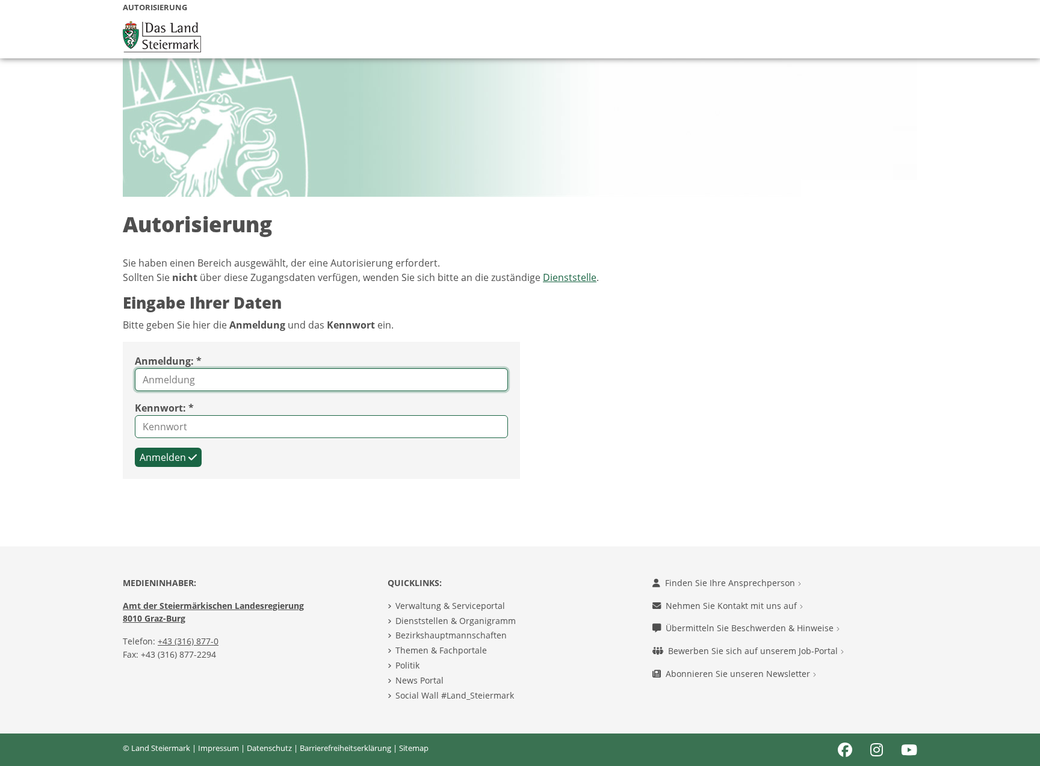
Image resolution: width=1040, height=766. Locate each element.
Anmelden (164, 457)
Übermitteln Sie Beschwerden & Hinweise (751, 628)
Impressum (218, 748)
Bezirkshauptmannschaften (451, 635)
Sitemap (414, 748)
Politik (407, 665)
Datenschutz (269, 748)
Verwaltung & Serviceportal (450, 605)
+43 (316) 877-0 (188, 641)
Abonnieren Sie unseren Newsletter (739, 673)
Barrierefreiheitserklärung (345, 748)
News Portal (419, 680)
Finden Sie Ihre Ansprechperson (731, 582)
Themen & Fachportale (441, 650)
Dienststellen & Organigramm (455, 620)
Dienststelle (569, 277)
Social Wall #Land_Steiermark (454, 695)
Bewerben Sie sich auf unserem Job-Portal (754, 650)
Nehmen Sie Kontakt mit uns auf (732, 605)
